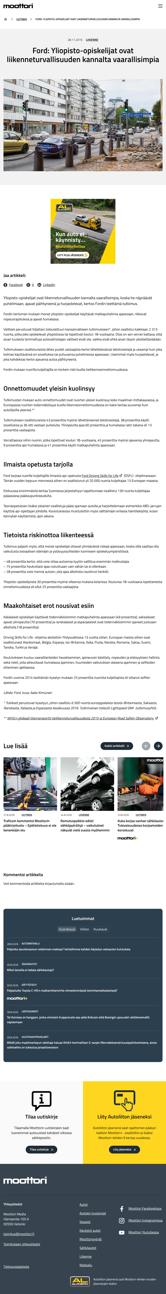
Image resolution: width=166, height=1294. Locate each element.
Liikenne (92, 40)
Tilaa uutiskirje (39, 1149)
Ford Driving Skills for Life (100, 475)
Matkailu (86, 1265)
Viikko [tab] (84, 929)
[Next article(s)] (158, 746)
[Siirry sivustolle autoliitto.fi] (80, 1281)
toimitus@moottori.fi (18, 1234)
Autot (84, 1204)
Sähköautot (88, 1248)
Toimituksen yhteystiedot (21, 1244)
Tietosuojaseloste (16, 1266)
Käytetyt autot (90, 1230)
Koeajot (85, 1222)
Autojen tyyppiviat (93, 1213)
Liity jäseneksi (122, 1149)
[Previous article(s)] (146, 746)
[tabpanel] (83, 995)
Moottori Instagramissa (145, 1220)
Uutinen (21, 19)
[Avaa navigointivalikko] (160, 6)
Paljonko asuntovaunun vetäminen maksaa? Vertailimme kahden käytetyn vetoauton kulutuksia (68, 949)
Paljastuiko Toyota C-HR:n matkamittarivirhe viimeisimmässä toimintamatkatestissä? (62, 990)
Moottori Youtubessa (143, 1232)
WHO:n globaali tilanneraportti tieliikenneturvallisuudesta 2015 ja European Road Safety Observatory (80, 718)
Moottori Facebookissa (144, 1208)
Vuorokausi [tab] (67, 929)
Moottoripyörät (91, 1239)
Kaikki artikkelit (114, 746)
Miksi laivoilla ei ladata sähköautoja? (30, 970)
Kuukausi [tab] (100, 929)
